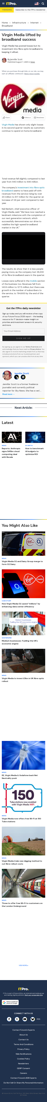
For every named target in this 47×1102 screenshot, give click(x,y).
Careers (23, 1073)
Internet (34, 22)
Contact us (23, 1039)
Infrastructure (19, 22)
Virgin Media (8, 124)
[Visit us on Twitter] (17, 1019)
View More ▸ (23, 965)
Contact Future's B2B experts (23, 1078)
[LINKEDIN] (24, 377)
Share (8, 118)
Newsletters (23, 1063)
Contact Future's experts (23, 1030)
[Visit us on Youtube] (25, 1019)
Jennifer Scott (16, 59)
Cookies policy (23, 1058)
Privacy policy (23, 1049)
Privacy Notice (35, 349)
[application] (23, 247)
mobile (33, 280)
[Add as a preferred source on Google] (10, 1002)
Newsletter (40, 118)
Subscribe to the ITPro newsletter (30, 10)
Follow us (28, 118)
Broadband (7, 25)
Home (5, 22)
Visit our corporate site (34, 995)
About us (23, 1034)
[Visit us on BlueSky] (31, 1019)
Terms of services (32, 347)
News (32, 62)
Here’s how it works (32, 74)
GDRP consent (23, 1068)
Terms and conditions (23, 1044)
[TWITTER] (17, 377)
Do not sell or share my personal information (23, 1082)
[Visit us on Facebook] (9, 1019)
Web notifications (23, 1054)
